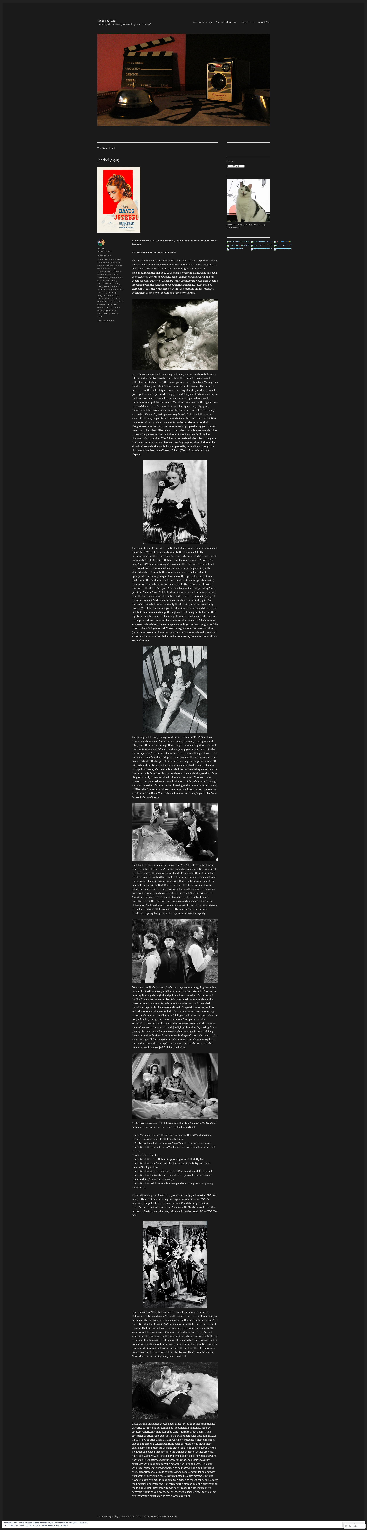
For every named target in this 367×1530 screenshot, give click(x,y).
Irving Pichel (103, 286)
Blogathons (247, 22)
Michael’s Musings (226, 22)
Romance (111, 304)
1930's (100, 259)
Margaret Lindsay (105, 295)
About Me (264, 22)
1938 (106, 259)
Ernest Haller (113, 274)
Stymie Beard (110, 310)
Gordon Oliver (104, 280)
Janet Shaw (115, 286)
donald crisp (110, 268)
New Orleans (111, 298)
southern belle (104, 307)
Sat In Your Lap (106, 21)
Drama (100, 271)
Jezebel (101, 289)
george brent (115, 277)
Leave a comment (105, 320)
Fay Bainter (102, 277)
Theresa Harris (104, 313)
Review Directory (202, 22)
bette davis (115, 262)
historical (108, 283)
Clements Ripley (105, 265)
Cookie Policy (62, 1525)
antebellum (103, 262)
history (117, 283)
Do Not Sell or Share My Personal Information (157, 1516)
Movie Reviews (104, 255)
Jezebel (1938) (108, 160)
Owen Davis (109, 301)
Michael (101, 248)
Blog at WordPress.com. (124, 1516)
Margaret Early (109, 292)
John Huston (112, 289)
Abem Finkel (115, 259)
